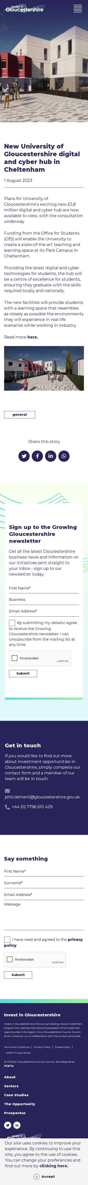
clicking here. (53, 1165)
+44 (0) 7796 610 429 (32, 806)
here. (32, 337)
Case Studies (16, 1095)
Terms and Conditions (17, 1047)
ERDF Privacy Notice (18, 1052)
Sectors (11, 1086)
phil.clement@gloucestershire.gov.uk (42, 797)
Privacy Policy (42, 1047)
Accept (48, 1176)
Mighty (9, 1065)
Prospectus (15, 1113)
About (10, 1077)
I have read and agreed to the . (43, 942)
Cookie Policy (62, 1047)
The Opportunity (19, 1104)
